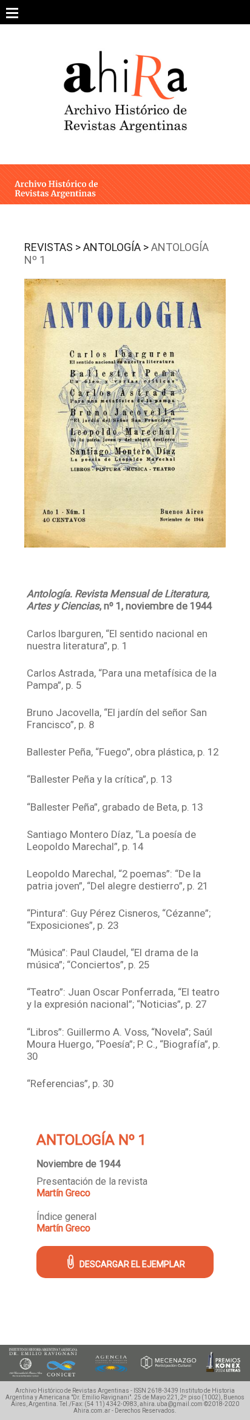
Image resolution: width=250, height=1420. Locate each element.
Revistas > (52, 247)
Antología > (116, 247)
